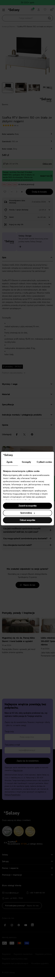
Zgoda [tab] (9, 462)
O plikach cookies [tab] (44, 462)
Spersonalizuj (26, 513)
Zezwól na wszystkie (28, 505)
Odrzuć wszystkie (27, 520)
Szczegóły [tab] (26, 462)
